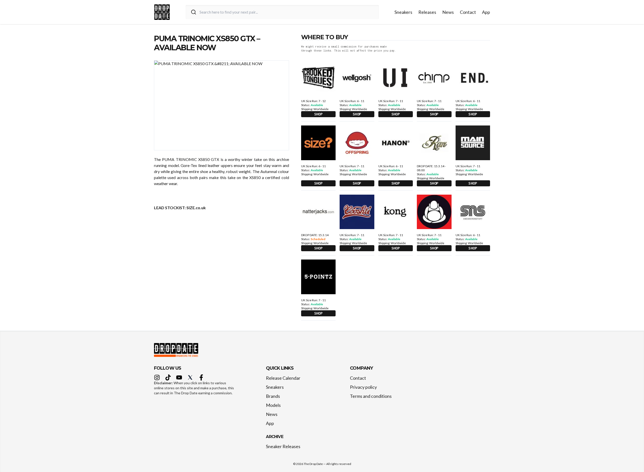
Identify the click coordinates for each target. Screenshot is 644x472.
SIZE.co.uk (196, 207)
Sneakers (403, 12)
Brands (273, 396)
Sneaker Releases (283, 446)
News (448, 12)
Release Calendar (283, 378)
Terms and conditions (371, 396)
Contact (468, 12)
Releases (427, 12)
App (486, 12)
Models (273, 405)
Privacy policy (363, 387)
